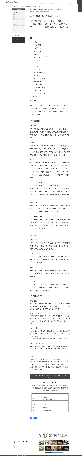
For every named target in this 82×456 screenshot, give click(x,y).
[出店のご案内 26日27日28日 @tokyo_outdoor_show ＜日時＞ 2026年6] (60, 442)
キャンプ (47, 11)
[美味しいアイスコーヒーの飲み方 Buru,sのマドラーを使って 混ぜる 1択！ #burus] (54, 448)
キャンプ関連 (15, 23)
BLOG (38, 11)
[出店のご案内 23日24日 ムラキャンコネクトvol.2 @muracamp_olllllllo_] (48, 448)
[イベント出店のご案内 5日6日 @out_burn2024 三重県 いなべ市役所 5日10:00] (66, 448)
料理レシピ (15, 12)
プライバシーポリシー (15, 455)
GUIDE (64, 2)
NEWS (14, 28)
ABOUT (57, 2)
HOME (35, 2)
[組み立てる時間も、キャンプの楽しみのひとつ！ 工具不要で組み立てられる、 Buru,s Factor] (41, 442)
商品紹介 (14, 20)
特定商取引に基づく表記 (23, 455)
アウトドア (42, 11)
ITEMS (51, 2)
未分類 (14, 31)
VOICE (71, 2)
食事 (14, 14)
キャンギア (16, 24)
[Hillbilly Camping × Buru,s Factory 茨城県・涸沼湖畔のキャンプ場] (66, 442)
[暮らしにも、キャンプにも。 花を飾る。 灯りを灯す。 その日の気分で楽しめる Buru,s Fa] (48, 442)
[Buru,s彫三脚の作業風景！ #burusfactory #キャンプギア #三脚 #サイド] (54, 442)
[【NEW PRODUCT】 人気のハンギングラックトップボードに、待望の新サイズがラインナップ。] (41, 448)
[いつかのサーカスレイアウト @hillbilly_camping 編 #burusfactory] (60, 448)
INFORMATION (43, 2)
